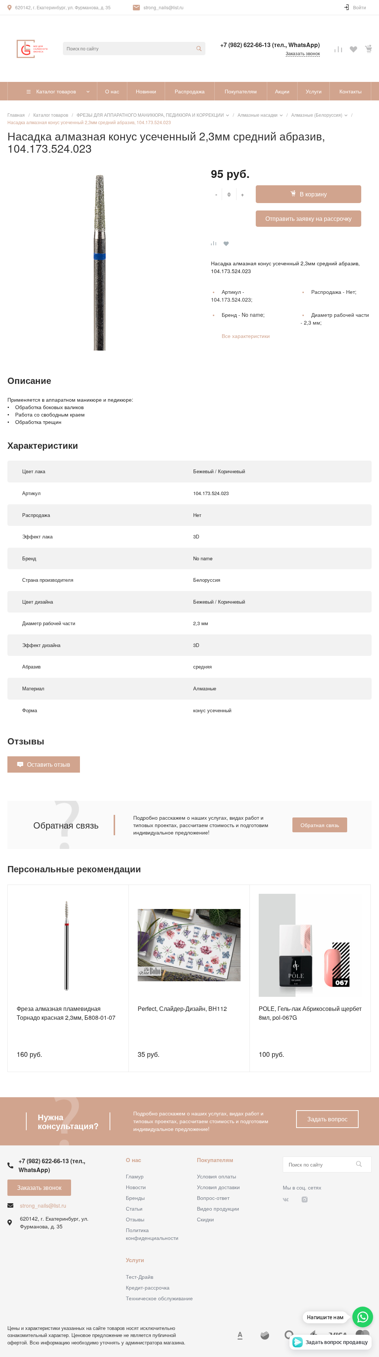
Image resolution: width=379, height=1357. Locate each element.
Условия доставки (218, 1187)
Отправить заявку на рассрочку (308, 218)
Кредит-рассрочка (148, 1287)
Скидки (205, 1219)
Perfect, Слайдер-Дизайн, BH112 (182, 1008)
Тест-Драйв (139, 1276)
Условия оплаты (216, 1176)
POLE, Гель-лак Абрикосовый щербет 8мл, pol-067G (310, 1013)
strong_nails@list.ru (164, 7)
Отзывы (135, 1219)
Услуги (135, 1260)
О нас (133, 1160)
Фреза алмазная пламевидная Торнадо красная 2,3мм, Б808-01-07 (66, 1013)
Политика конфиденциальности (152, 1233)
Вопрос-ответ (213, 1197)
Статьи (134, 1208)
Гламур (135, 1176)
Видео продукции (218, 1208)
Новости (136, 1187)
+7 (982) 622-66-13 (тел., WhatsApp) (270, 44)
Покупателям (215, 1160)
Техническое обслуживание (159, 1298)
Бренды (135, 1197)
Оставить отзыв (48, 764)
